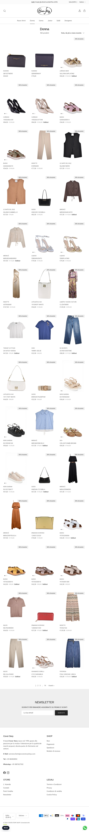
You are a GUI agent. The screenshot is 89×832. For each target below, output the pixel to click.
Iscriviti (61, 713)
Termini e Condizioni (54, 784)
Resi (48, 741)
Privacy (49, 788)
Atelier (5, 824)
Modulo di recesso (53, 751)
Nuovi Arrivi (21, 21)
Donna (32, 21)
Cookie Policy (52, 795)
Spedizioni (50, 748)
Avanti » (51, 686)
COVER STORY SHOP (14, 822)
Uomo (41, 21)
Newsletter (7, 795)
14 (45, 686)
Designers (68, 21)
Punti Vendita (8, 791)
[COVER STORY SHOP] (44, 10)
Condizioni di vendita (54, 791)
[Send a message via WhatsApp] (85, 828)
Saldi (33, 2)
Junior (50, 21)
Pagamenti (50, 744)
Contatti (6, 788)
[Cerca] (4, 11)
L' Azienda (7, 784)
